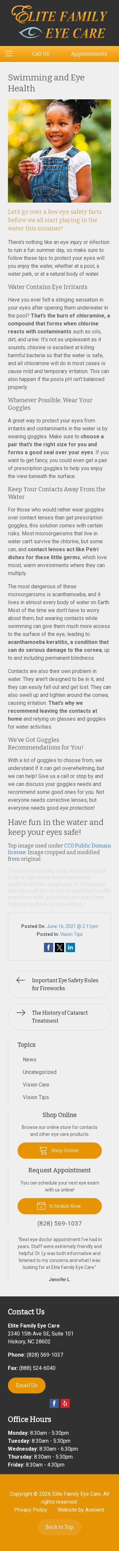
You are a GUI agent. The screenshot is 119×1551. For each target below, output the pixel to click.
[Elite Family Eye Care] (59, 21)
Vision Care (36, 1085)
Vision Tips (71, 934)
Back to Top (59, 1527)
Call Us (40, 54)
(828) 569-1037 (45, 1355)
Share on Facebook (48, 947)
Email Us (27, 1385)
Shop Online (64, 1150)
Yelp (65, 1403)
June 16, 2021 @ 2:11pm (72, 926)
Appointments (89, 54)
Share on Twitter (59, 947)
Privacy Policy (30, 1510)
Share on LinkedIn (70, 947)
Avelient (94, 1510)
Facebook (54, 1403)
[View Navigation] (11, 54)
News (29, 1059)
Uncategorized (40, 1072)
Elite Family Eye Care (76, 1494)
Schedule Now (64, 1206)
